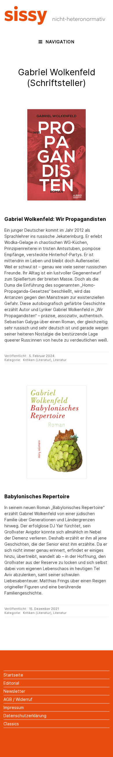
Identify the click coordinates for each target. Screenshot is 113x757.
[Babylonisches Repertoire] (56, 432)
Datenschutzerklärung (24, 715)
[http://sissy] (55, 23)
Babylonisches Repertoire (37, 496)
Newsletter (14, 691)
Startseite (13, 674)
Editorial (11, 683)
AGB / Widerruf (17, 699)
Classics (11, 723)
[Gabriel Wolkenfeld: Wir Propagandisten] (56, 155)
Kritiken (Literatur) (37, 360)
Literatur (59, 360)
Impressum (13, 707)
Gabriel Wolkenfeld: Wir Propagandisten (55, 219)
